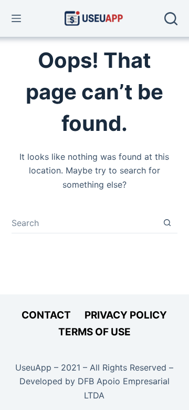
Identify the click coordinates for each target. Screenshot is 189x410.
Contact (46, 315)
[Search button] (167, 222)
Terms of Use (94, 332)
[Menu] (16, 18)
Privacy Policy (126, 315)
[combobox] (85, 222)
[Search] (170, 18)
